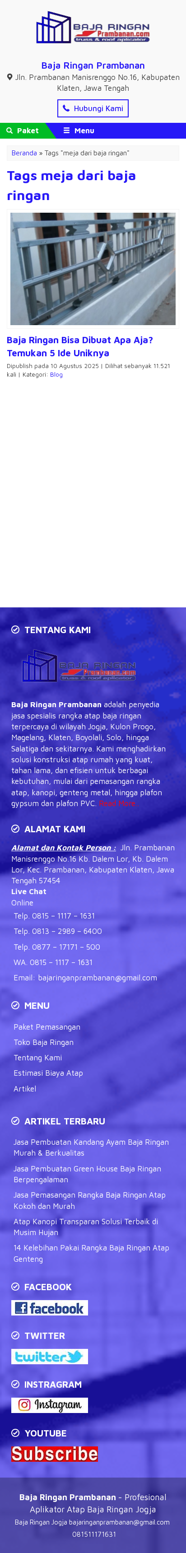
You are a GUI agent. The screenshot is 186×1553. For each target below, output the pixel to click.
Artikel (25, 1088)
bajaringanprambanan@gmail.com (97, 977)
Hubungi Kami (97, 108)
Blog (56, 374)
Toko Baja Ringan (44, 1042)
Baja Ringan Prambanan (93, 65)
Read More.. (119, 803)
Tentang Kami (38, 1057)
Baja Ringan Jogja (41, 1522)
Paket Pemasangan (47, 1026)
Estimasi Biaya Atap (48, 1072)
